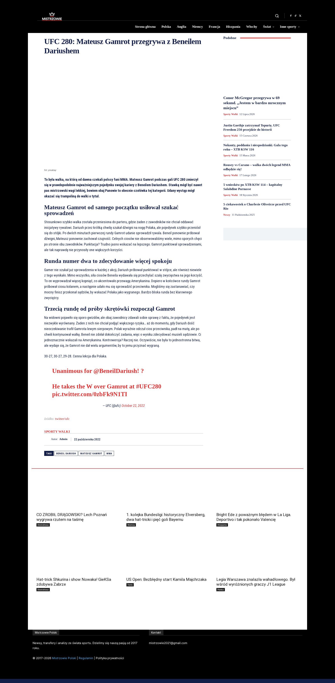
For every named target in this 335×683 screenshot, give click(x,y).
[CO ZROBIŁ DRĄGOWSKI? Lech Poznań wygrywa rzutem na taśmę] (77, 489)
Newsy (226, 214)
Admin (63, 439)
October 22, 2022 (133, 406)
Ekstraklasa (43, 524)
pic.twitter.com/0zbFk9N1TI (89, 394)
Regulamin (86, 658)
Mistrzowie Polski (64, 658)
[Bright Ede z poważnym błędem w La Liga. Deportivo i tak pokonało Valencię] (257, 489)
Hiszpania (222, 524)
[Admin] (47, 439)
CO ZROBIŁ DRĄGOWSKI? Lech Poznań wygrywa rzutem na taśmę (71, 517)
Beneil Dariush (66, 453)
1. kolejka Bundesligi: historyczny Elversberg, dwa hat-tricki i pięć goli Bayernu (165, 517)
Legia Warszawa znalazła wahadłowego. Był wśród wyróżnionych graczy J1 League (255, 582)
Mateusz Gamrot (91, 453)
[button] (276, 15)
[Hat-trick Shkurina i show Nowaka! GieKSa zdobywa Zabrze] (77, 554)
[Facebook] (290, 16)
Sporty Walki (57, 431)
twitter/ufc (62, 419)
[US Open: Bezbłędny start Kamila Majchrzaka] (167, 554)
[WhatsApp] (199, 439)
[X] (300, 16)
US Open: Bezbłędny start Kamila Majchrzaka (166, 579)
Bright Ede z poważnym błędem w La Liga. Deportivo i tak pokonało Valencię (253, 517)
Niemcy (131, 524)
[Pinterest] (190, 439)
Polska (221, 589)
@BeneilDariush (115, 370)
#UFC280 (148, 386)
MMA (109, 453)
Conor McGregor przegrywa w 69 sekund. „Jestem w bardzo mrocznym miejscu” (254, 103)
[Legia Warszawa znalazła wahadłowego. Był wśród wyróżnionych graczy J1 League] (257, 554)
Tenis (130, 584)
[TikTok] (295, 16)
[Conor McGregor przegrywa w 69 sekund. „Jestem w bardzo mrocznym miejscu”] (257, 67)
